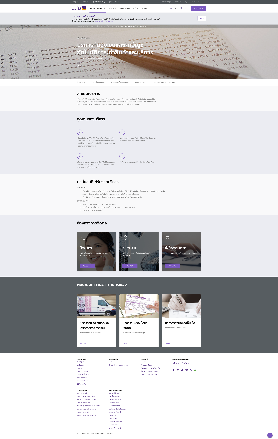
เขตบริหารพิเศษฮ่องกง (84, 403)
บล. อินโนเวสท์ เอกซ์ (115, 399)
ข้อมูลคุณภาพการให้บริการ (149, 374)
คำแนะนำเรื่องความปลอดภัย (149, 371)
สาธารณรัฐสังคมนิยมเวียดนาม (86, 409)
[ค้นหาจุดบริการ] (181, 8)
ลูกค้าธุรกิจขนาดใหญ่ (99, 2)
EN (175, 8)
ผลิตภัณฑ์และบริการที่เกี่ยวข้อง (164, 82)
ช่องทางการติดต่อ (141, 82)
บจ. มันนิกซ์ (112, 415)
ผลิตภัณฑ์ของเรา (96, 8)
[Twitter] (191, 369)
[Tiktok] (182, 369)
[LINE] (178, 369)
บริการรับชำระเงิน (108, 26)
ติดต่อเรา (143, 362)
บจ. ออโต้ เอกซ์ (113, 425)
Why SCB (112, 8)
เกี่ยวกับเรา (178, 2)
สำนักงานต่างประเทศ (140, 8)
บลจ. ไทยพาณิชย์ (114, 396)
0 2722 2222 (87, 266)
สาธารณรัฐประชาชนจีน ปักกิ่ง (86, 396)
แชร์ (81, 65)
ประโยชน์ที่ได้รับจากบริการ (120, 82)
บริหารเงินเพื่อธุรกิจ (96, 26)
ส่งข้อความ (172, 266)
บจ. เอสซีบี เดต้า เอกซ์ (115, 422)
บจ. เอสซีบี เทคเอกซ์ (115, 428)
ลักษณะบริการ (82, 82)
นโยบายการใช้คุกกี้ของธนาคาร (104, 21)
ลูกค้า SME (86, 2)
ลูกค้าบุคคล (75, 2)
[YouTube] (186, 369)
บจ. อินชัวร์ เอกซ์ (114, 403)
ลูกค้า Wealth (113, 2)
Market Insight (124, 8)
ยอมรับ (202, 18)
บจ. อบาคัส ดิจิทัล (114, 406)
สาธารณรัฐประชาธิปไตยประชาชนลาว (88, 406)
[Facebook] (173, 369)
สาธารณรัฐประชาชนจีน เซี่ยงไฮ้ (86, 399)
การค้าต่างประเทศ (82, 381)
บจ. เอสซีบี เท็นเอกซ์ (115, 412)
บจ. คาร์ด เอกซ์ (113, 418)
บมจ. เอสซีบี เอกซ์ (114, 393)
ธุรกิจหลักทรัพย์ (82, 378)
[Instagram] (195, 369)
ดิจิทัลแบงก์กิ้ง (81, 384)
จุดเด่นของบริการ (99, 82)
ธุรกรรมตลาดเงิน (82, 371)
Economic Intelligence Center (118, 365)
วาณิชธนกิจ (80, 365)
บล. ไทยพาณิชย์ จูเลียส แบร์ (117, 409)
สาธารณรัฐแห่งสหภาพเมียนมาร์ (86, 415)
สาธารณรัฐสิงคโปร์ (83, 412)
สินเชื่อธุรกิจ (80, 362)
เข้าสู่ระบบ (197, 8)
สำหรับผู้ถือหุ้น (166, 2)
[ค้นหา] (186, 8)
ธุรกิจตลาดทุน (81, 368)
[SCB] (79, 8)
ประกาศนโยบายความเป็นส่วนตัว (150, 368)
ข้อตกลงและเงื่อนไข (146, 365)
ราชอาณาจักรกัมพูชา (83, 393)
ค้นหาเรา (130, 266)
